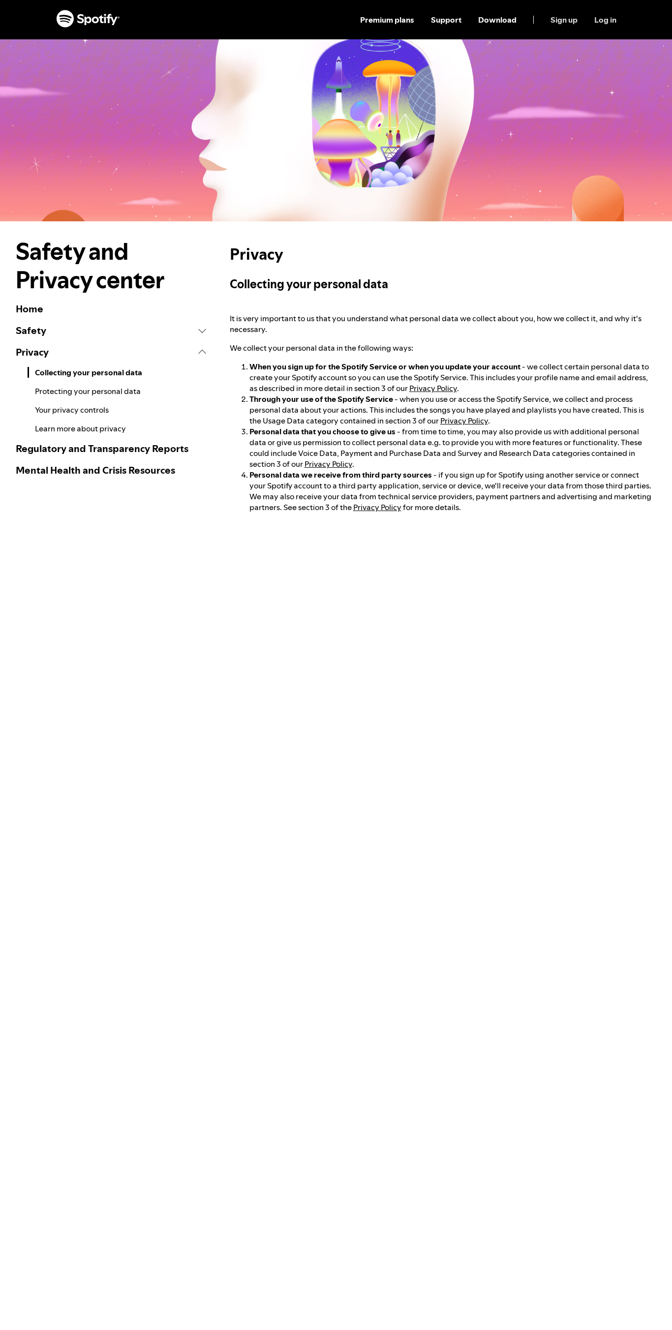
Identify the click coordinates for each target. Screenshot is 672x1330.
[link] (111, 309)
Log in (605, 19)
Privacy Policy (433, 388)
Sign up (564, 19)
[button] (111, 330)
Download (497, 19)
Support (446, 19)
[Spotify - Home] (88, 20)
